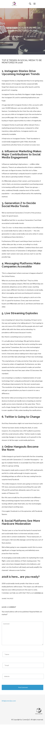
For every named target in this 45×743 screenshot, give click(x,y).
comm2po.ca (38, 593)
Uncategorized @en (17, 36)
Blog (8, 36)
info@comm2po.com (9, 701)
